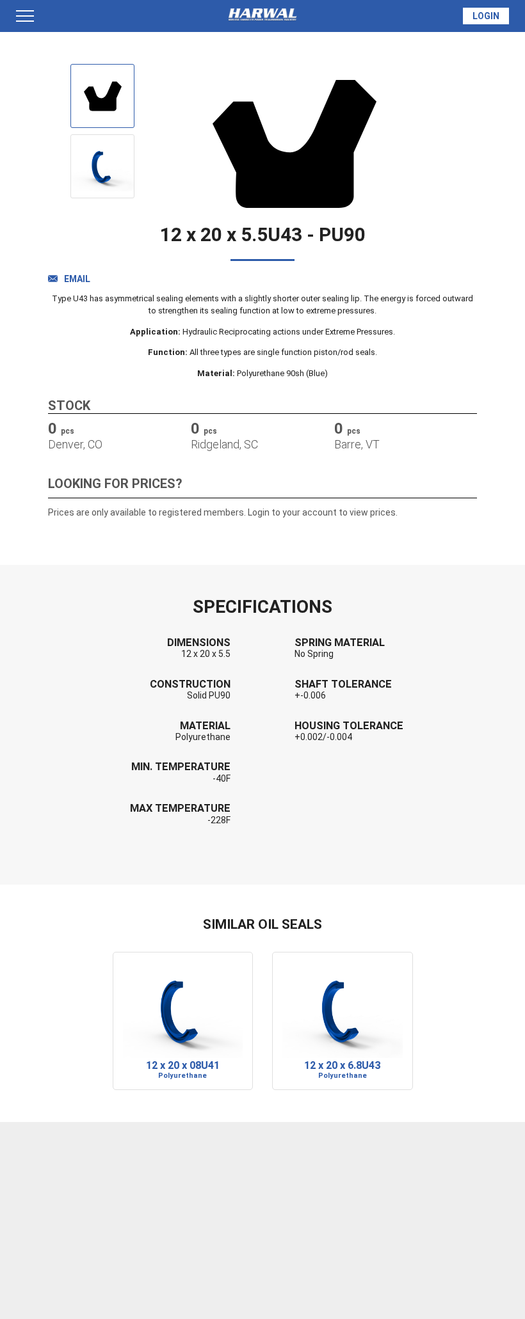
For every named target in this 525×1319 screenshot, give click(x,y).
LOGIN (485, 16)
